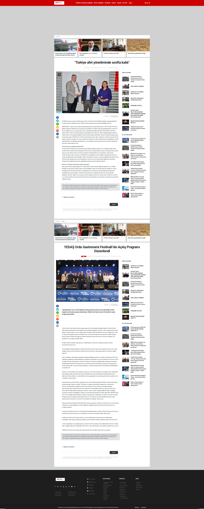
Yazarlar (91, 485)
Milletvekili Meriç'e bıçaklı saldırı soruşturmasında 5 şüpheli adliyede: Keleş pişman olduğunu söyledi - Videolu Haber (138, 180)
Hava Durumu (123, 482)
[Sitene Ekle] (75, 486)
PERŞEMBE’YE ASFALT (136, 105)
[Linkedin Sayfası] (67, 486)
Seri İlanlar (122, 494)
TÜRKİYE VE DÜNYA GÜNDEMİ (84, 3)
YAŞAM (119, 3)
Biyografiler (139, 485)
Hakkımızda (58, 492)
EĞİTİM (105, 499)
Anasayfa (57, 36)
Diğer (130, 3)
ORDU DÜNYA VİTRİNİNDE (137, 86)
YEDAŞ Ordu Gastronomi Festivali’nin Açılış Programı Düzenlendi (138, 128)
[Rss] (70, 486)
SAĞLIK (114, 3)
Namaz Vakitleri (123, 485)
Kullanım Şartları (72, 492)
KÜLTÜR (124, 3)
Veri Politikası (58, 495)
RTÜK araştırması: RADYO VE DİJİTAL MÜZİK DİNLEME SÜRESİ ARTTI (138, 140)
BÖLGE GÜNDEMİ (98, 3)
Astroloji (138, 489)
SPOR (104, 494)
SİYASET (105, 497)
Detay (137, 507)
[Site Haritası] (72, 486)
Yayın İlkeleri (58, 493)
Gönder (114, 204)
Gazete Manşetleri (124, 498)
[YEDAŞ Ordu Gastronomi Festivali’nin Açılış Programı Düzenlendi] (87, 280)
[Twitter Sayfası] (58, 486)
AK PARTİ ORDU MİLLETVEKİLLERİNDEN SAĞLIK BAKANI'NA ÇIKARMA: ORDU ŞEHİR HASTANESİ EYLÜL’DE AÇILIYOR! (138, 114)
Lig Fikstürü (122, 489)
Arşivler (91, 488)
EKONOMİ (107, 3)
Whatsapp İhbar (72, 493)
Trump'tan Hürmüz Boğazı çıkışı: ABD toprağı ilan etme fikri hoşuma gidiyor (138, 163)
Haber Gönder (71, 495)
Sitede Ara (138, 482)
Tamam (144, 507)
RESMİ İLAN (106, 496)
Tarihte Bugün (123, 491)
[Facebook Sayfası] (56, 486)
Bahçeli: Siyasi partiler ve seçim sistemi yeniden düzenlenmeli (137, 195)
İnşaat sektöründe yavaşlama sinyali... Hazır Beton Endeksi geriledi (138, 188)
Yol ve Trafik (123, 484)
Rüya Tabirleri (139, 487)
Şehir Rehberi (123, 496)
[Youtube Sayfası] (64, 486)
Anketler (138, 484)
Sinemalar (122, 492)
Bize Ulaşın (92, 493)
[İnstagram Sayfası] (61, 486)
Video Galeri (92, 482)
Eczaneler (122, 487)
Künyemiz (91, 491)
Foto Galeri (92, 479)
